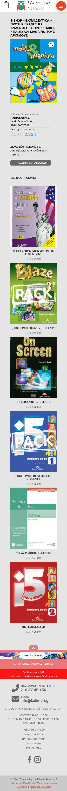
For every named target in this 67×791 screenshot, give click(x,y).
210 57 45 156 (33, 690)
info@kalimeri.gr (35, 700)
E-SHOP (16, 20)
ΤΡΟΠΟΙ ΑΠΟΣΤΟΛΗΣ (33, 739)
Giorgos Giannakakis (40, 787)
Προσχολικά (44, 28)
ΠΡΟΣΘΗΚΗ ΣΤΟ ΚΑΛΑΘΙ (31, 162)
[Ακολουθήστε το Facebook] (29, 759)
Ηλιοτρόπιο (28, 129)
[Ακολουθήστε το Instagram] (37, 759)
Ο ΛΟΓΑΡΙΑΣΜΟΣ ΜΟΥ (33, 730)
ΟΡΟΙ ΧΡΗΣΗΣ (33, 743)
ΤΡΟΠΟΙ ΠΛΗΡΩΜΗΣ (33, 734)
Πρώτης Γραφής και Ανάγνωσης (27, 26)
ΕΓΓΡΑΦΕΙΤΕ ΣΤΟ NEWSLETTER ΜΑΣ (33, 663)
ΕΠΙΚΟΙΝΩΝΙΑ (33, 748)
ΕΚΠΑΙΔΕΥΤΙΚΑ (37, 20)
